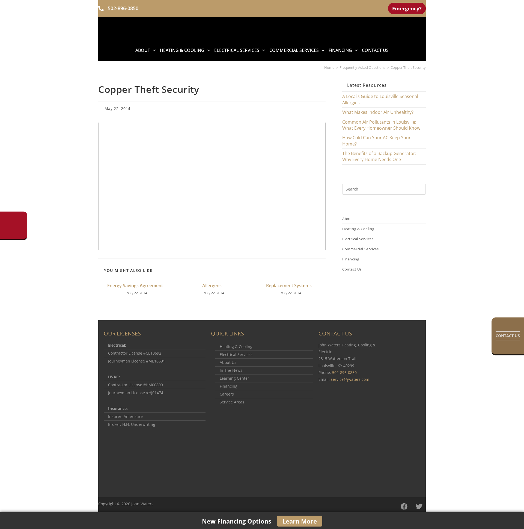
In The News (231, 370)
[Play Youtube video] (212, 186)
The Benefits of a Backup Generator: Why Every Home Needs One (379, 156)
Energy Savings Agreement (135, 286)
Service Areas (232, 402)
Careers (227, 394)
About (142, 50)
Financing (228, 386)
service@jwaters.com (350, 379)
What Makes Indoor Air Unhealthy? (377, 112)
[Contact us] (508, 335)
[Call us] (13, 225)
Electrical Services (236, 50)
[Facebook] (404, 506)
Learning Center (234, 378)
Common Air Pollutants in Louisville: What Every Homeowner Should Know (381, 125)
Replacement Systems (289, 286)
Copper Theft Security (408, 67)
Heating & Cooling (182, 50)
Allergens (212, 286)
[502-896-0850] (101, 8)
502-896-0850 (123, 8)
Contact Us (375, 50)
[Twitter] (419, 506)
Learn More (299, 521)
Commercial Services (294, 50)
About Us (228, 362)
